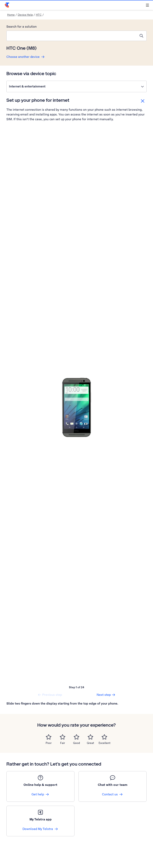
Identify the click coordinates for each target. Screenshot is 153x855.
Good (76, 743)
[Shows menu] (147, 5)
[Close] (143, 101)
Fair (62, 743)
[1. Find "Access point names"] (76, 407)
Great (90, 743)
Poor (49, 743)
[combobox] (71, 36)
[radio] (48, 737)
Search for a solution (21, 26)
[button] (76, 86)
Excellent (104, 743)
